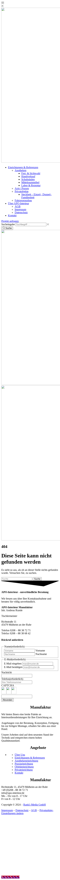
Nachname (41, 654)
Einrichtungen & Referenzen (23, 167)
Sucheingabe (8, 224)
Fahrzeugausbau (23, 200)
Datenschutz (21, 212)
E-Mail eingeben (13, 663)
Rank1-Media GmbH (34, 804)
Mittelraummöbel (30, 182)
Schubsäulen (28, 179)
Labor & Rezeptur (30, 185)
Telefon (12, 678)
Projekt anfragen (10, 221)
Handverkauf (28, 176)
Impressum (20, 209)
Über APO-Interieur (18, 203)
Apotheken (20, 170)
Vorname (40, 650)
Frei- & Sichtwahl (30, 173)
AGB (17, 206)
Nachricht (6, 672)
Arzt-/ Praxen (22, 188)
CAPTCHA (7, 685)
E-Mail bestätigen (13, 667)
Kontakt (12, 215)
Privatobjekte (21, 191)
